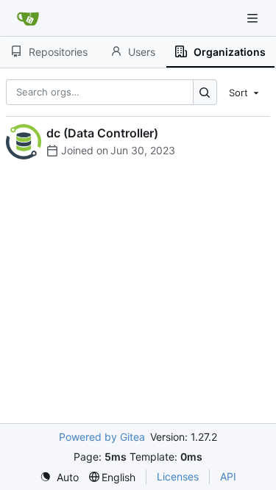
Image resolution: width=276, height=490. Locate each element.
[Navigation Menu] (254, 18)
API (228, 476)
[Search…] (205, 92)
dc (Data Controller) (102, 133)
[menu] (245, 92)
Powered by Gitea (102, 436)
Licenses (178, 476)
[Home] (28, 18)
